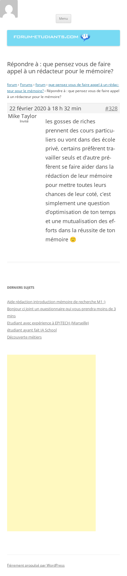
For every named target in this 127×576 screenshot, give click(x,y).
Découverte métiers (24, 337)
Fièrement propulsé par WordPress (36, 565)
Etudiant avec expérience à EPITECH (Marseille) (48, 323)
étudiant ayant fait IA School (32, 330)
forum (12, 84)
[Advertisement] (51, 443)
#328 (111, 108)
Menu (63, 18)
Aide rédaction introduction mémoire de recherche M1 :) (56, 301)
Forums (26, 84)
